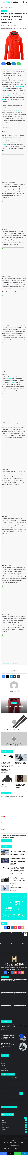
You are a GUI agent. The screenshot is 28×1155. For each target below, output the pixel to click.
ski (14, 107)
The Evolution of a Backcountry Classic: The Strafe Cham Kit (20, 764)
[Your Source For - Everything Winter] (12, 2)
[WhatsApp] (19, 63)
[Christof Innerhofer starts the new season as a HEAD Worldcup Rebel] (5, 888)
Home (3, 7)
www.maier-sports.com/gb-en (10, 663)
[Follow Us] (26, 934)
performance (5, 142)
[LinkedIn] (13, 63)
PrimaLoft (13, 382)
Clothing (11, 7)
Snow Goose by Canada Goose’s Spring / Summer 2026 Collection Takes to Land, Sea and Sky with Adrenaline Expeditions (7, 766)
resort (7, 95)
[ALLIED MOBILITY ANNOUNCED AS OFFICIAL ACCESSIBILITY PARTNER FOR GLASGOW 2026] (5, 879)
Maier (14, 671)
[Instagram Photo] (5, 937)
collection (17, 110)
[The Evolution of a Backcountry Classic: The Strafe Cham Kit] (21, 757)
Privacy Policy (13, 1142)
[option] (14, 705)
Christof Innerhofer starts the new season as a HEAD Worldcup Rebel (18, 887)
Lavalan (12, 80)
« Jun (2, 1102)
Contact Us (6, 1142)
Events (3, 1129)
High (3, 137)
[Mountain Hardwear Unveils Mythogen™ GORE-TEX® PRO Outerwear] (21, 778)
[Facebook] (3, 63)
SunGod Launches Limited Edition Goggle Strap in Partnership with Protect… (8, 1035)
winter (22, 107)
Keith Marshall (5, 25)
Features (3, 1065)
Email (3, 822)
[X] (8, 63)
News (2, 1058)
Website (3, 829)
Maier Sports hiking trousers (14, 706)
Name (3, 816)
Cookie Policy (21, 1142)
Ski (7, 88)
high (17, 142)
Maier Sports (19, 86)
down (23, 137)
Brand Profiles (4, 1070)
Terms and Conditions (14, 1145)
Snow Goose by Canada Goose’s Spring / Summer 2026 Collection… (8, 1026)
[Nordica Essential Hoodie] (7, 778)
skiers (3, 99)
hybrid (9, 424)
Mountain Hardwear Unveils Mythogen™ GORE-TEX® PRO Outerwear (20, 785)
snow (4, 144)
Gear (7, 7)
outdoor (9, 290)
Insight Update (4, 1068)
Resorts (3, 1063)
